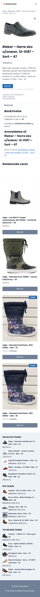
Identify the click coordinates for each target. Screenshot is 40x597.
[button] (35, 19)
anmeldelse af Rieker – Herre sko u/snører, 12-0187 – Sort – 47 (19, 152)
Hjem (4, 11)
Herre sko (11, 11)
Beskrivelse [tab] (8, 105)
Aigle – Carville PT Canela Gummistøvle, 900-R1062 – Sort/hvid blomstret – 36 (19, 220)
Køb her (7, 86)
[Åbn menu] (36, 4)
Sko (14, 98)
